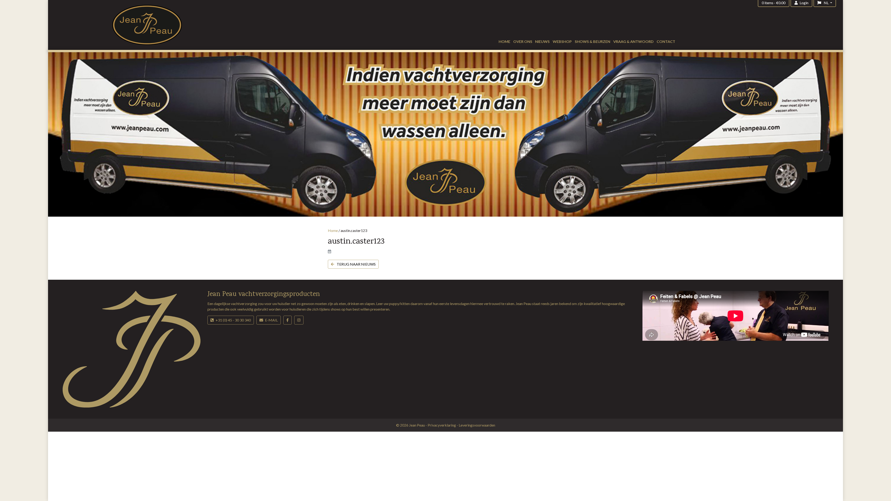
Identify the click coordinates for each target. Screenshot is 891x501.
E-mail (271, 320)
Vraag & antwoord (633, 41)
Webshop (562, 41)
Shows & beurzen (592, 41)
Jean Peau (417, 425)
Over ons (522, 41)
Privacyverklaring (442, 425)
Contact (666, 41)
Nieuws (542, 41)
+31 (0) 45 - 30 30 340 (233, 320)
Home (504, 41)
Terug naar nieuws (356, 264)
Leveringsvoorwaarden (477, 425)
